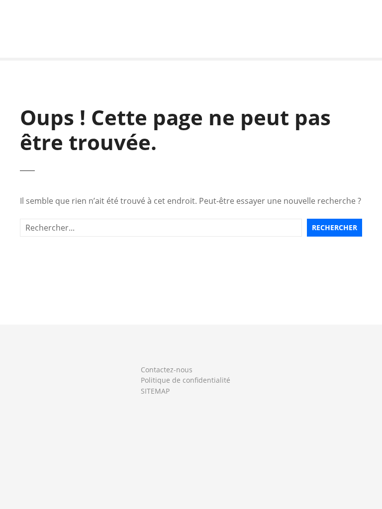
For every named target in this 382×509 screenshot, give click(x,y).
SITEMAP (155, 391)
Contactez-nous (166, 369)
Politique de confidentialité (185, 380)
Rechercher (334, 227)
